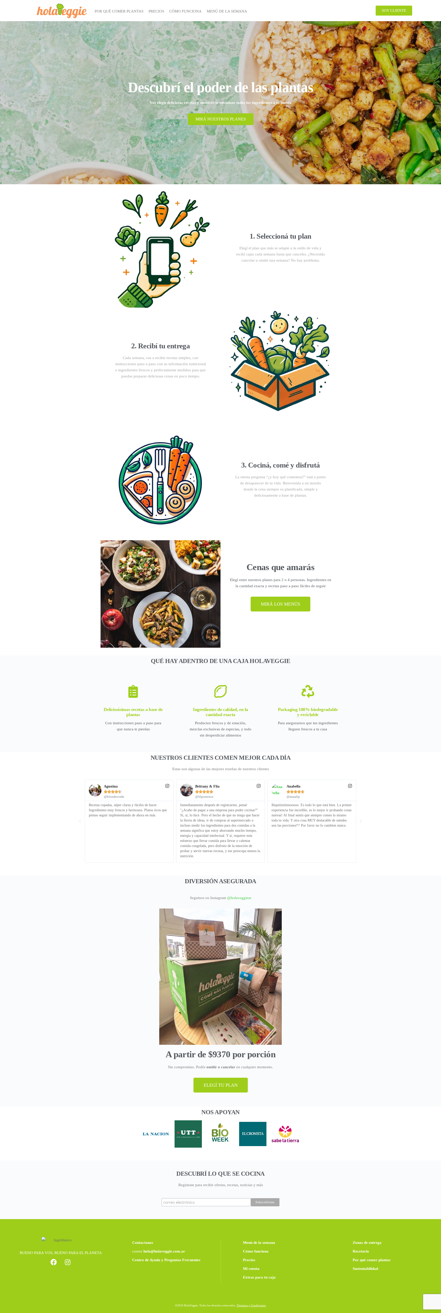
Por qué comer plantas (371, 1260)
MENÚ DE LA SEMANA (227, 11)
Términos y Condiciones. (251, 1305)
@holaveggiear (239, 898)
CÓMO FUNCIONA (185, 11)
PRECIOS (156, 11)
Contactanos (142, 1243)
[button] (394, 11)
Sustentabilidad (365, 1269)
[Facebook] (53, 1262)
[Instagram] (67, 1262)
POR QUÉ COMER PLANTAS (119, 11)
